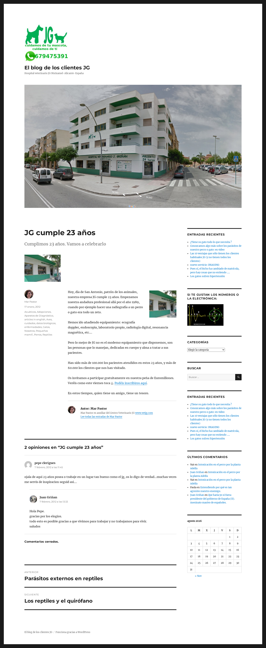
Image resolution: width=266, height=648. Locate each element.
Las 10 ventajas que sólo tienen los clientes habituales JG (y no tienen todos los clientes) (214, 257)
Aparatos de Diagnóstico (38, 315)
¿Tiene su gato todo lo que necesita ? (211, 242)
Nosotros (29, 330)
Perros (37, 334)
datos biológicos (46, 323)
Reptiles (47, 334)
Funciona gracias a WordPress (73, 632)
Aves (49, 319)
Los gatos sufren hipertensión (207, 276)
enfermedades (33, 327)
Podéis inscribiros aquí (131, 383)
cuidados (29, 323)
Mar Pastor (30, 301)
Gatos (46, 327)
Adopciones (44, 311)
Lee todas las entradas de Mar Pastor (101, 416)
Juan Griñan (197, 472)
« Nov (198, 576)
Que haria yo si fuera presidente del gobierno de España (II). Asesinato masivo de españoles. (212, 498)
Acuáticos (30, 311)
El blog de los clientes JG (57, 68)
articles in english (34, 319)
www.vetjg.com (144, 412)
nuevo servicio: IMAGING (204, 264)
